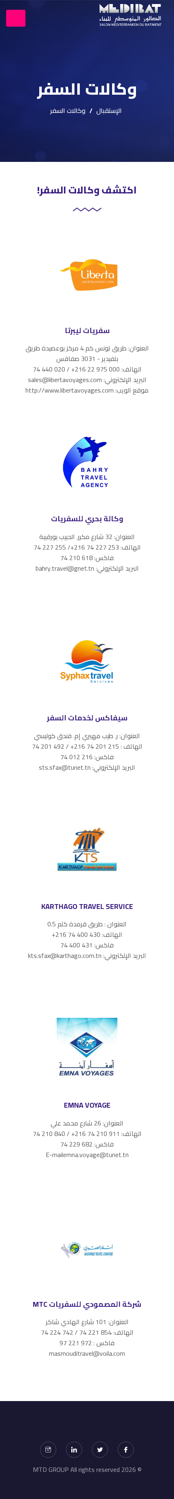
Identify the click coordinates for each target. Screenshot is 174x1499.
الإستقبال (109, 110)
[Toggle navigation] (15, 18)
